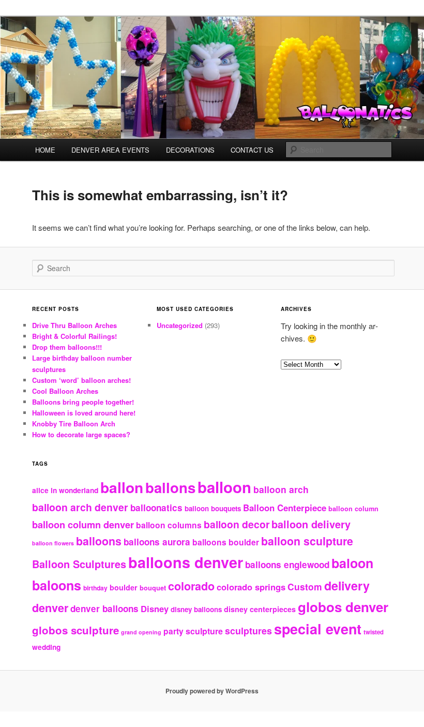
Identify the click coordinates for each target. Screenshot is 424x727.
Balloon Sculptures (79, 564)
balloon (224, 487)
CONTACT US (252, 150)
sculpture (204, 631)
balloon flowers (53, 543)
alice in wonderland (65, 490)
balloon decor (236, 524)
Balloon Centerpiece (284, 507)
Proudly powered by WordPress (212, 690)
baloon (352, 563)
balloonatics (156, 507)
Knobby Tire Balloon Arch (73, 423)
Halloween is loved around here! (83, 413)
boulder (124, 587)
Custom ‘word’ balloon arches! (81, 380)
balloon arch (281, 489)
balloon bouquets (213, 508)
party (173, 631)
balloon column (353, 508)
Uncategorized (180, 325)
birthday (95, 587)
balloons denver (185, 562)
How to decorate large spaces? (81, 434)
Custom (304, 586)
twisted (374, 632)
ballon (121, 487)
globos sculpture (75, 629)
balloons (99, 541)
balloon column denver (83, 524)
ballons (170, 487)
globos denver (343, 606)
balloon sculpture (307, 541)
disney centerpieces (260, 609)
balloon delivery (311, 524)
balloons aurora (157, 542)
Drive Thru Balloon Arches (74, 325)
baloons (56, 585)
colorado (191, 586)
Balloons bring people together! (83, 402)
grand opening (141, 632)
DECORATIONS (190, 150)
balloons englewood (287, 564)
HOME (45, 150)
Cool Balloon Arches (65, 391)
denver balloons (104, 608)
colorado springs (251, 587)
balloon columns (169, 525)
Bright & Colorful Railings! (74, 336)
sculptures (248, 630)
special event (317, 629)
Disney (155, 608)
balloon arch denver (80, 507)
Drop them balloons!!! (67, 347)
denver (50, 608)
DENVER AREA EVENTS (110, 150)
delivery (347, 585)
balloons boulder (225, 542)
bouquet (153, 587)
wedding (46, 647)
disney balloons (196, 609)
